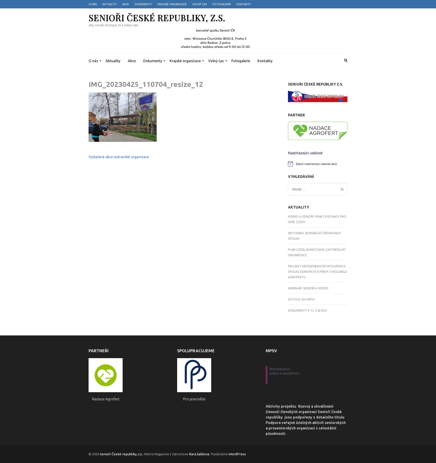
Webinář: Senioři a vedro (308, 288)
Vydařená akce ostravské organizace (119, 157)
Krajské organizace (172, 4)
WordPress (237, 454)
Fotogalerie (222, 4)
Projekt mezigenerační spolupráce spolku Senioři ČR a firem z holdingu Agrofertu (317, 271)
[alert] (318, 164)
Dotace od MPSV (301, 299)
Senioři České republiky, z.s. (157, 17)
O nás (93, 4)
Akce (125, 4)
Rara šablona (199, 454)
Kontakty (244, 4)
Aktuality (109, 4)
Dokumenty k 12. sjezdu (307, 310)
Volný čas (199, 4)
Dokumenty (143, 4)
